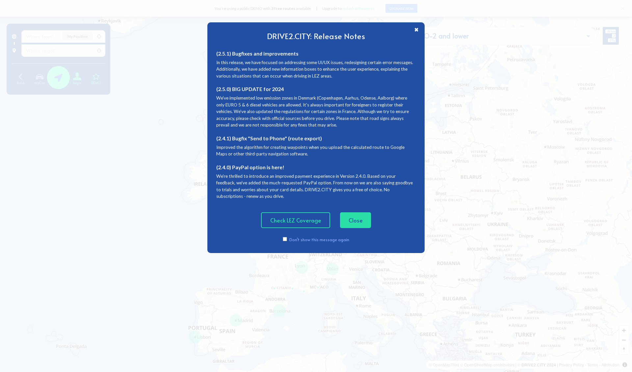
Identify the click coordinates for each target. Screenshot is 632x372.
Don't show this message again (319, 239)
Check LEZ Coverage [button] (295, 220)
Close (356, 220)
